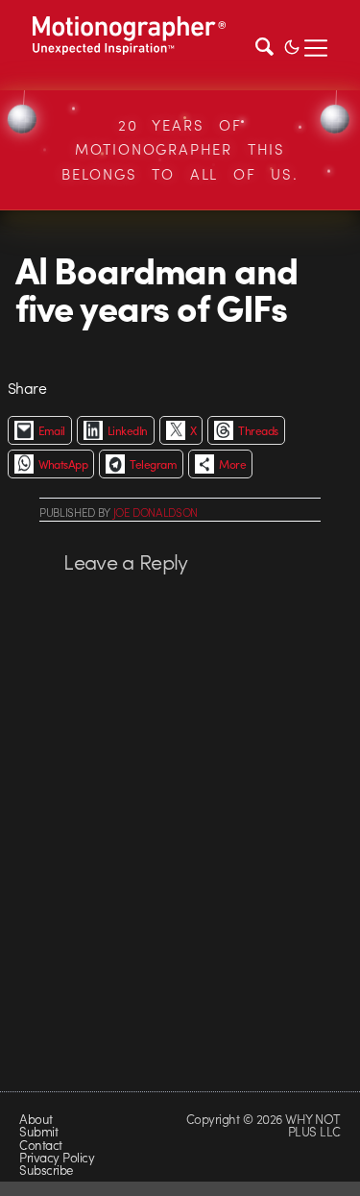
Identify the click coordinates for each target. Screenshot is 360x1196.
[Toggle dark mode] (291, 45)
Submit (38, 1131)
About (35, 1118)
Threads (257, 430)
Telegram (153, 464)
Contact (40, 1144)
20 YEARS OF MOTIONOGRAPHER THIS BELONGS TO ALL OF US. (180, 149)
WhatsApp (63, 464)
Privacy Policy (56, 1157)
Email (51, 430)
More (232, 464)
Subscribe (45, 1169)
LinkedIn (128, 430)
